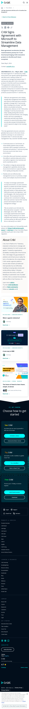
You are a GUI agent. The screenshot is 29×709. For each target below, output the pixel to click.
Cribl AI (2, 541)
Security (3, 612)
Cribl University (4, 562)
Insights (3, 544)
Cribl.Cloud (3, 536)
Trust (2, 615)
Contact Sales (4, 634)
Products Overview (5, 523)
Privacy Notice (5, 690)
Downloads (3, 573)
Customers (3, 609)
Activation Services (5, 549)
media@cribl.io (10, 66)
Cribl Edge (3, 528)
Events (2, 578)
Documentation (4, 570)
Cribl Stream (4, 525)
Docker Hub (3, 591)
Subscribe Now (8, 649)
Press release (9, 8)
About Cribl (3, 601)
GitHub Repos (4, 589)
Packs (2, 586)
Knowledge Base (5, 565)
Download (14, 497)
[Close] (27, 694)
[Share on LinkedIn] (5, 27)
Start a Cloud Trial (14, 468)
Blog (2, 575)
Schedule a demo (14, 436)
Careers (3, 604)
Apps (2, 539)
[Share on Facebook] (8, 27)
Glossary (3, 583)
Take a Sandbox (4, 626)
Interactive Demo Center (14, 441)
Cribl (25, 72)
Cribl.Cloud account (14, 492)
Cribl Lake (3, 533)
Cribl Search (3, 531)
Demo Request (4, 631)
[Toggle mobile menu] (27, 2)
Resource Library (5, 567)
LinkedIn (11, 289)
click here (10, 230)
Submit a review (24, 667)
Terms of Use (18, 687)
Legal (2, 617)
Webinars (3, 581)
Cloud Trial (3, 629)
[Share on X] (2, 27)
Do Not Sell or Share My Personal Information (14, 706)
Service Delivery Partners (6, 552)
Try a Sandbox (14, 463)
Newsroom (3, 607)
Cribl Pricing (3, 547)
